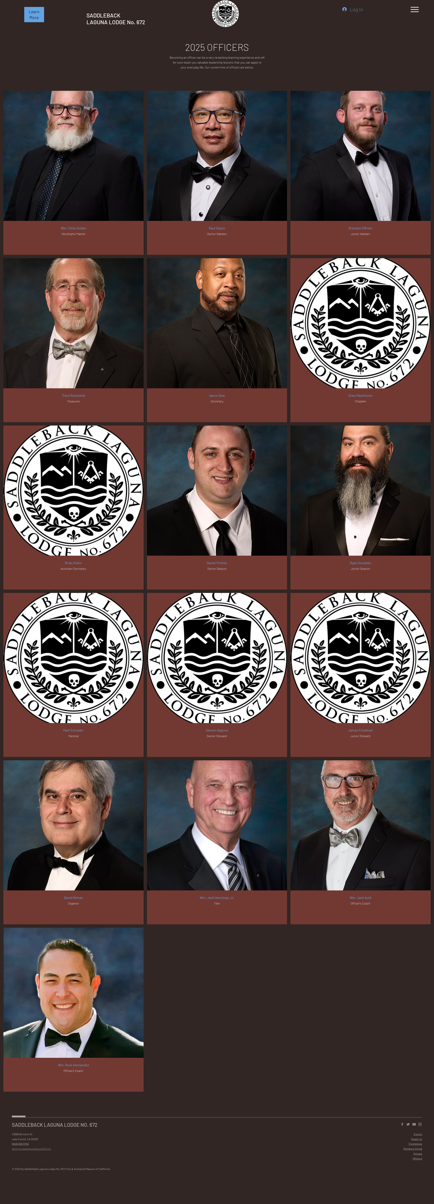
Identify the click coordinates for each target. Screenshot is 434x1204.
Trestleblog (415, 1143)
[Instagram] (420, 1124)
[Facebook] (402, 1124)
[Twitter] (408, 1124)
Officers (417, 1158)
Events (418, 1134)
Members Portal (412, 1148)
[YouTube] (414, 1124)
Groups (417, 1153)
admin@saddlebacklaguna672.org (31, 1148)
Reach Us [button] (416, 1139)
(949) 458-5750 (20, 1143)
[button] (34, 14)
